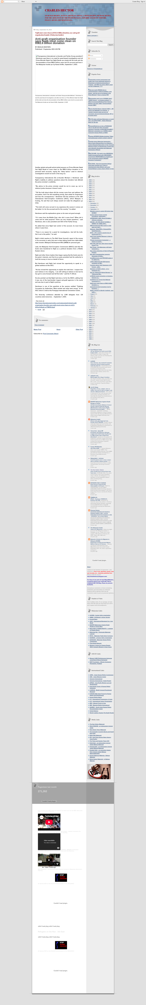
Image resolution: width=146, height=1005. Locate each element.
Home (58, 329)
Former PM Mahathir (96, 446)
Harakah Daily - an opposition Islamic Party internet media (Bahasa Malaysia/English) (100, 752)
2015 (90, 201)
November (93, 205)
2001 (90, 335)
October (92, 207)
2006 (90, 325)
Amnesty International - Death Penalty (100, 680)
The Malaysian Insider (97, 527)
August (92, 294)
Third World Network (95, 643)
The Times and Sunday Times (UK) (99, 741)
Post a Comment (39, 325)
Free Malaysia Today (96, 349)
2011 (90, 315)
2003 (90, 331)
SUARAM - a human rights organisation (101, 637)
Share (88, 567)
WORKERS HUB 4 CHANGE (98, 483)
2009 (90, 319)
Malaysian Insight (95, 419)
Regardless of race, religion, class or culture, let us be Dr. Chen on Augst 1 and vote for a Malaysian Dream (101, 390)
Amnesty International (96, 679)
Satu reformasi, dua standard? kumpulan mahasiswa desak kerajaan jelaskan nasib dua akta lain (101, 364)
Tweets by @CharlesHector (94, 68)
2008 (90, 321)
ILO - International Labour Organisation (101, 701)
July (91, 296)
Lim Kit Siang (94, 387)
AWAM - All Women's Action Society (100, 617)
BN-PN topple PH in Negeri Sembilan (100, 377)
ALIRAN (93, 361)
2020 (90, 191)
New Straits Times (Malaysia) (98, 729)
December (93, 203)
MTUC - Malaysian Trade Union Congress (101, 635)
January (92, 307)
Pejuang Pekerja (95, 510)
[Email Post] (43, 309)
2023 (90, 185)
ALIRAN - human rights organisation (100, 615)
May (91, 300)
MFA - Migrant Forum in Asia (98, 703)
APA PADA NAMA (95, 448)
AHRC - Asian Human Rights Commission (101, 675)
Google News (93, 619)
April (91, 302)
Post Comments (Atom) (50, 333)
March (92, 303)
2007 (90, 323)
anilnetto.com (94, 375)
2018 (90, 195)
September (93, 209)
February (93, 305)
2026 (90, 180)
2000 (90, 337)
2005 (90, 327)
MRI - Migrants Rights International (99, 705)
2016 (90, 199)
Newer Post (37, 329)
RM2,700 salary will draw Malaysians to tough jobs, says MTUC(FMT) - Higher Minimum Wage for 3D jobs (101, 120)
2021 (90, 189)
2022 (90, 187)
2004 (90, 329)
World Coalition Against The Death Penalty (102, 712)
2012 (90, 313)
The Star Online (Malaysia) (97, 724)
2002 (90, 333)
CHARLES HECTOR (59, 10)
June (92, 298)
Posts (91, 55)
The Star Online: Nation (97, 470)
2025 (90, 182)
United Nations (94, 711)
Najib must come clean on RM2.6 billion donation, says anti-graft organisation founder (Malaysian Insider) (57, 34)
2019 (90, 193)
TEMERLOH (94, 497)
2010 (90, 317)
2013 (90, 311)
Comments (93, 58)
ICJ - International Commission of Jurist (101, 699)
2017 (90, 197)
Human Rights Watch (96, 697)
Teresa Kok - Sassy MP (97, 431)
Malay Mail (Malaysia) (96, 735)
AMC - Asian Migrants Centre (98, 676)
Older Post (79, 329)
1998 (90, 339)
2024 (90, 183)
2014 (90, 309)
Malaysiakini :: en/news (97, 458)
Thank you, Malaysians (97, 529)
